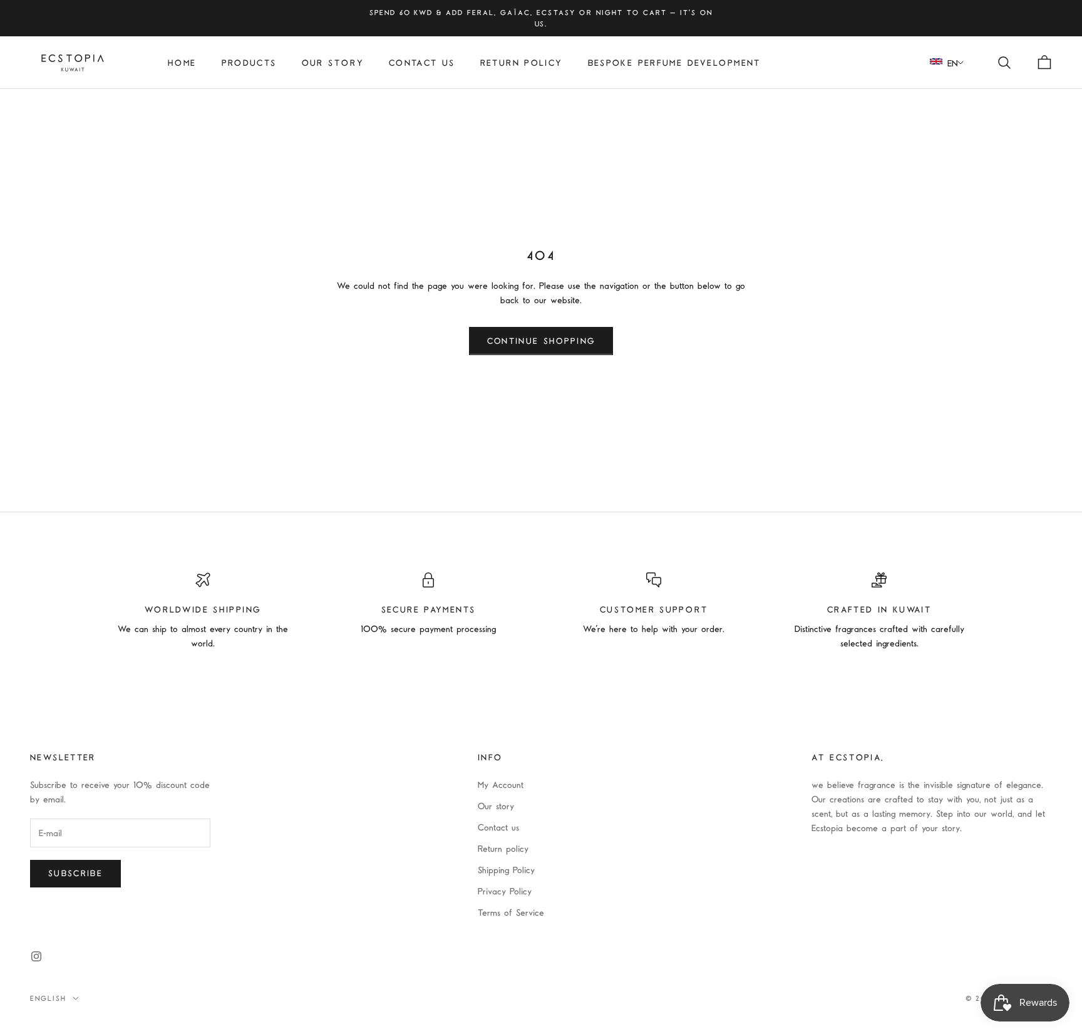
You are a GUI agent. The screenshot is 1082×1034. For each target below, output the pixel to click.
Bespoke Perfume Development (674, 63)
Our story (333, 63)
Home (182, 63)
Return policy (503, 848)
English (48, 998)
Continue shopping (541, 341)
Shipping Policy (506, 869)
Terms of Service (511, 912)
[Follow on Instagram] (36, 956)
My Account (500, 784)
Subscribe (75, 873)
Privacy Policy (505, 891)
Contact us (422, 63)
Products (249, 63)
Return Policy (521, 63)
